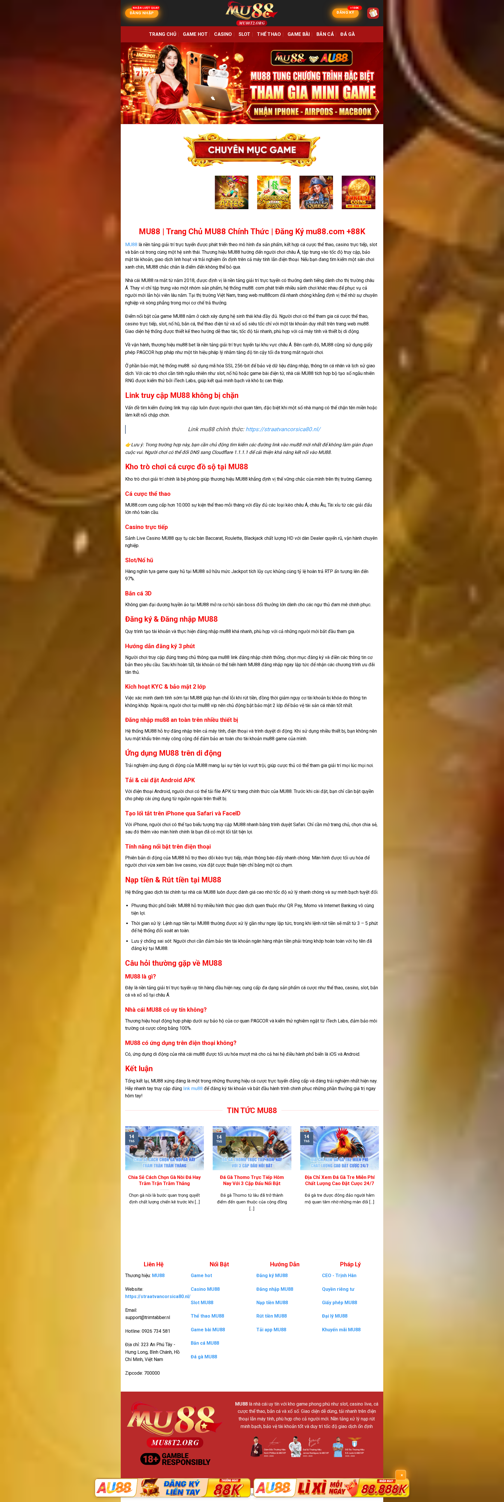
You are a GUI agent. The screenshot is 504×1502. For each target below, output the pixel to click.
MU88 (131, 244)
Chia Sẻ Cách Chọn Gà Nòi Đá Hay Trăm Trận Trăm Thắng (164, 1181)
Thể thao (269, 34)
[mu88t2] (252, 13)
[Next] (366, 198)
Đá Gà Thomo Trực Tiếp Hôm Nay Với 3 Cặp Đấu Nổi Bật (252, 1181)
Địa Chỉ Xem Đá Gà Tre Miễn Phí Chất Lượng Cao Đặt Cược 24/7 (339, 1181)
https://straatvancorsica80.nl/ (283, 429)
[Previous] (137, 198)
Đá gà (347, 34)
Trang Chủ (162, 34)
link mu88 (193, 1088)
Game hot (195, 34)
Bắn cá (325, 34)
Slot (245, 34)
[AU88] (172, 1487)
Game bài (299, 34)
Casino (223, 34)
